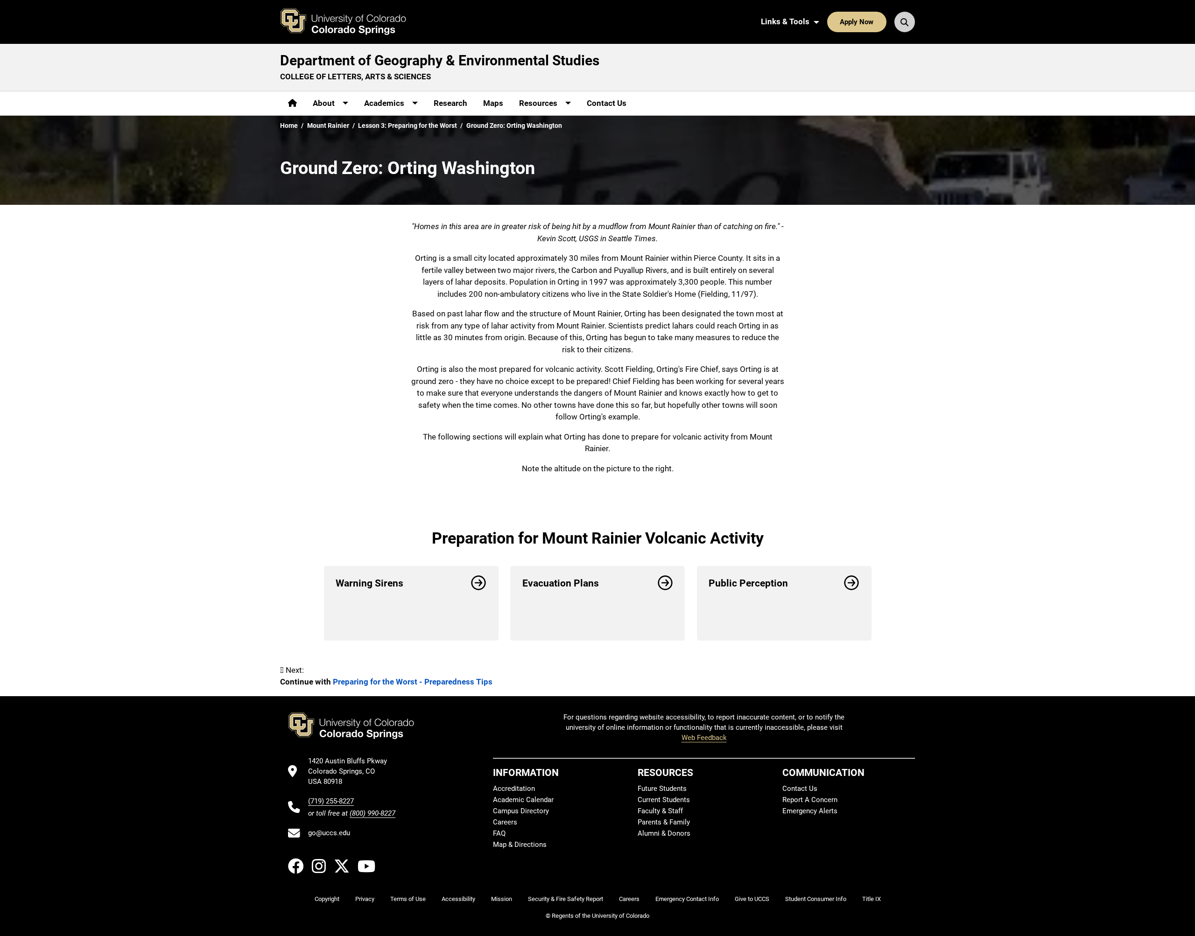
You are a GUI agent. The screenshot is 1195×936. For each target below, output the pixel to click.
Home (289, 125)
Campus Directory (521, 811)
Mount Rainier (328, 125)
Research (450, 103)
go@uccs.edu (329, 833)
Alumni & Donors (664, 833)
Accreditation (514, 788)
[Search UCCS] (904, 22)
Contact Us (606, 103)
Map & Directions (520, 844)
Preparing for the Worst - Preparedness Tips (412, 681)
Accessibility (458, 898)
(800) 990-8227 (372, 813)
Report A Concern (809, 800)
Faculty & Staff (660, 811)
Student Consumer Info (815, 898)
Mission (501, 898)
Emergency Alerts (809, 811)
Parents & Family (664, 822)
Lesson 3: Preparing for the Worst (407, 125)
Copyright (327, 898)
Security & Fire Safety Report (565, 898)
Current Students (664, 800)
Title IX (871, 898)
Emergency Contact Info (687, 898)
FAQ (499, 833)
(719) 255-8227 (331, 801)
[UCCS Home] (350, 22)
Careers (505, 822)
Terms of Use (408, 898)
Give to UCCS (752, 898)
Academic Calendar (523, 800)
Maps (493, 103)
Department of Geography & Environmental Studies (439, 60)
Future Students (662, 788)
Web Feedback (704, 737)
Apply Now (856, 22)
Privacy (364, 898)
